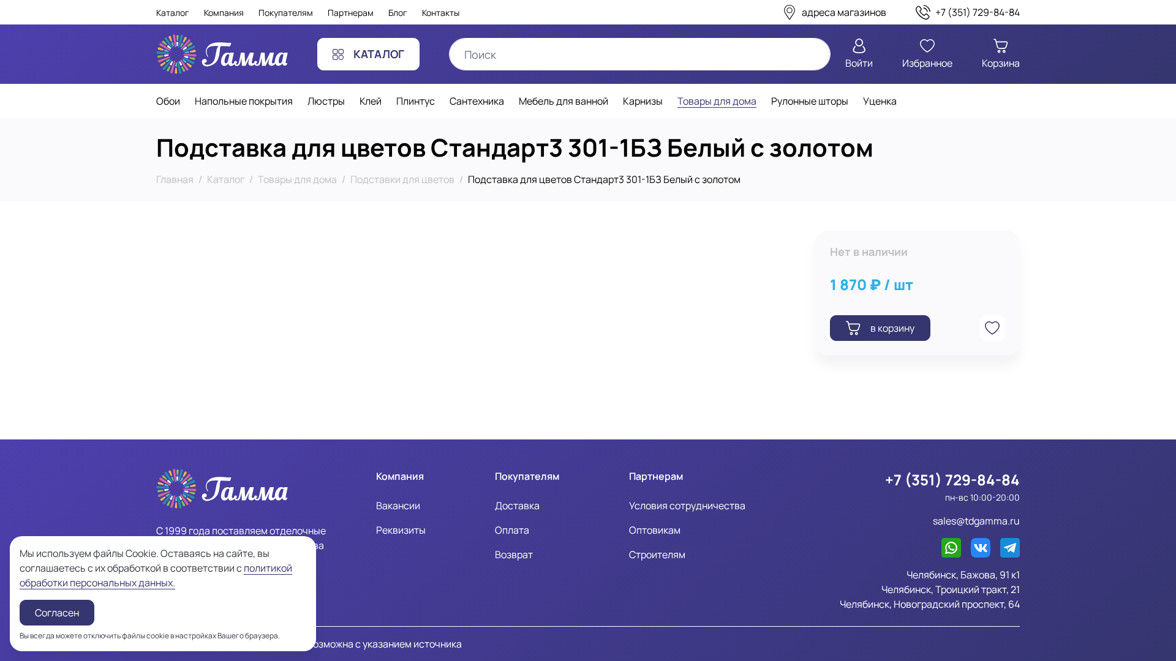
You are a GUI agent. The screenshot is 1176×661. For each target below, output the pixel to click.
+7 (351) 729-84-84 (952, 479)
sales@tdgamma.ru (976, 521)
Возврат (514, 554)
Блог (397, 12)
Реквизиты (401, 530)
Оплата (512, 530)
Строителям (657, 554)
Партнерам (351, 12)
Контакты (440, 12)
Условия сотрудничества (687, 505)
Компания (224, 12)
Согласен (57, 612)
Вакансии (398, 505)
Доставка (517, 505)
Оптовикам (654, 530)
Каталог (172, 12)
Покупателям (285, 12)
